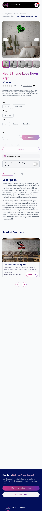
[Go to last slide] (5, 39)
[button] (6, 64)
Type (5, 111)
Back (5, 102)
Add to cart (32, 137)
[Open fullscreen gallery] (37, 56)
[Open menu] (32, 5)
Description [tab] (7, 174)
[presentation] (17, 284)
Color (5, 120)
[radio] (6, 106)
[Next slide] (36, 39)
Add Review (27, 86)
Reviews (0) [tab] (18, 174)
